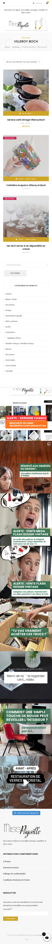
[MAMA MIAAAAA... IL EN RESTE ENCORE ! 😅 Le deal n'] (26, 519)
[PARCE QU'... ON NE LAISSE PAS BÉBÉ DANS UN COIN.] (26, 572)
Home (7, 47)
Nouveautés (10, 360)
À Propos (7, 861)
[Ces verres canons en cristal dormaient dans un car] (26, 782)
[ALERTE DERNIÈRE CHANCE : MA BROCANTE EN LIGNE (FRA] (26, 414)
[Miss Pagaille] (26, 23)
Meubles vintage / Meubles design (19, 343)
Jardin (8, 327)
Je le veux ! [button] (27, 113)
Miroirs (8, 349)
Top (26, 939)
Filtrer (15, 273)
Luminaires (10, 332)
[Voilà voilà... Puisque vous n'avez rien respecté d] (26, 677)
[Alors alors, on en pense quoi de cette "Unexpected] (26, 730)
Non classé (9, 355)
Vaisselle (26, 188)
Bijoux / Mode (11, 299)
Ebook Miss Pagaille (13, 316)
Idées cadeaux (26, 123)
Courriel (7, 909)
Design (8, 310)
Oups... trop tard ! (27, 179)
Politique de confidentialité (14, 874)
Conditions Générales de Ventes (16, 880)
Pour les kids (10, 366)
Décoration (10, 305)
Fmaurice (40, 935)
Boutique (15, 47)
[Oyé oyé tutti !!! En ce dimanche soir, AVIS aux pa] (26, 467)
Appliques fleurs (14, 338)
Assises (8, 294)
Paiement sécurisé (11, 868)
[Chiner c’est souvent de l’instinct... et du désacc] (26, 625)
